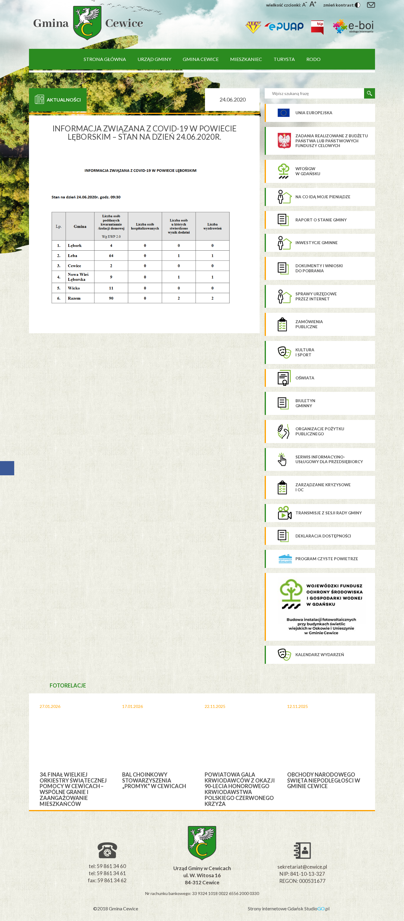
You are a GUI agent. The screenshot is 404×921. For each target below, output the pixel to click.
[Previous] (24, 752)
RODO (313, 59)
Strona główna (105, 59)
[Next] (379, 752)
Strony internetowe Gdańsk (276, 908)
